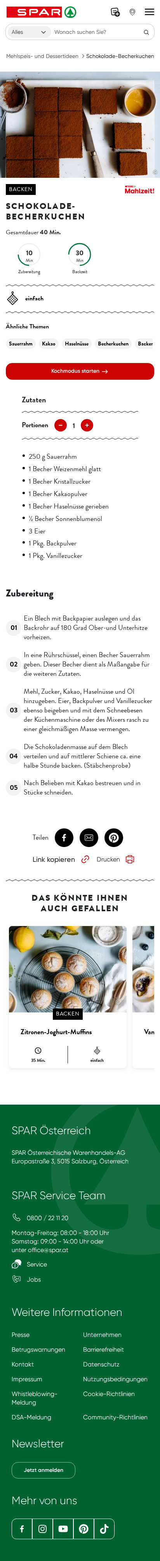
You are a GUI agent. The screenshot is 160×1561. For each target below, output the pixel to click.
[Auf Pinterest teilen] (113, 837)
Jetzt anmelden (43, 1470)
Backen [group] (146, 344)
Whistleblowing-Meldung (34, 1398)
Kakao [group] (49, 344)
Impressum (27, 1379)
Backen (21, 189)
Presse (21, 1334)
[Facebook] (22, 1529)
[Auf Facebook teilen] (64, 837)
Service (36, 1264)
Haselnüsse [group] (77, 344)
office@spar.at (48, 1250)
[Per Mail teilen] (89, 837)
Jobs (33, 1279)
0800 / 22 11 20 (46, 1218)
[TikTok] (104, 1529)
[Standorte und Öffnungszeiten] (132, 12)
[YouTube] (63, 1529)
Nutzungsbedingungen (115, 1379)
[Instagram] (42, 1529)
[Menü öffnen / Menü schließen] (149, 12)
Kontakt (23, 1364)
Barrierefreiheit (103, 1349)
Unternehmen (102, 1334)
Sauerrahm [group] (21, 344)
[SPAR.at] (42, 12)
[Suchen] (146, 32)
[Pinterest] (83, 1529)
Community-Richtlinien (115, 1417)
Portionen (35, 425)
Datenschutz (101, 1364)
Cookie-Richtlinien (109, 1394)
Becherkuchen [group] (113, 344)
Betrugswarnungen (38, 1349)
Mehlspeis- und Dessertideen (42, 56)
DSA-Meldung (31, 1417)
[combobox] (29, 32)
